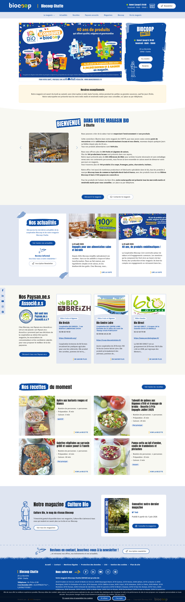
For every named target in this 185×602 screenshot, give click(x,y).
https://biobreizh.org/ (68, 338)
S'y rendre (145, 59)
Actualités (63, 15)
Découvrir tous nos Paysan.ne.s (34, 354)
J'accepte (119, 598)
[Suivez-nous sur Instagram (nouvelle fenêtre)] (2, 306)
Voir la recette (81, 432)
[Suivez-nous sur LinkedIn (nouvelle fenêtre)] (2, 295)
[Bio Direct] (148, 305)
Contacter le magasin (121, 197)
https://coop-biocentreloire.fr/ (108, 340)
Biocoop (121, 15)
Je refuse (104, 598)
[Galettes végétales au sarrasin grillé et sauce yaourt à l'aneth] (37, 456)
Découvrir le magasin (92, 197)
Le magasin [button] (48, 15)
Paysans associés (92, 15)
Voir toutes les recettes (154, 387)
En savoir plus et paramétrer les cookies (77, 598)
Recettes (76, 15)
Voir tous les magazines (46, 528)
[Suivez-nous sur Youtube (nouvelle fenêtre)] (2, 301)
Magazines (108, 15)
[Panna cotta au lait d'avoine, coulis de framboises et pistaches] (112, 456)
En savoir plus (80, 359)
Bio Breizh (64, 322)
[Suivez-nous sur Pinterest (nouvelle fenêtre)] (2, 311)
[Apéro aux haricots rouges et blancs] (37, 416)
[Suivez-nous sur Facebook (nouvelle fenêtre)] (2, 290)
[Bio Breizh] (73, 305)
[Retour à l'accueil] (20, 6)
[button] (20, 52)
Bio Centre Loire (104, 322)
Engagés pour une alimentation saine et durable (91, 248)
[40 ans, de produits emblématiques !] (142, 227)
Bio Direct (139, 322)
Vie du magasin (135, 15)
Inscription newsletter (137, 551)
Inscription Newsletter (44, 263)
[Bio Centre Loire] (111, 305)
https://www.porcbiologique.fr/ (146, 338)
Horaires (145, 66)
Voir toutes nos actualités (43, 243)
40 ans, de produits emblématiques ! (141, 246)
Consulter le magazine (147, 526)
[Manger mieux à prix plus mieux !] (70, 52)
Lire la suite (107, 272)
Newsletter (168, 6)
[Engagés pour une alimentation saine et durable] (92, 227)
